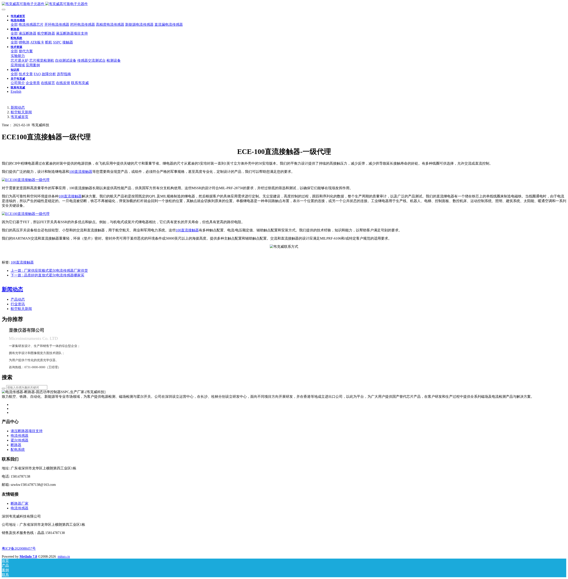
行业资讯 (18, 304)
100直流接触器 (80, 171)
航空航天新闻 (21, 112)
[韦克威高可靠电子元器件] (25, 180)
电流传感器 (19, 508)
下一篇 (47, 275)
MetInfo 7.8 (28, 556)
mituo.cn (64, 556)
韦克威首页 (18, 16)
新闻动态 (18, 107)
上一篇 (49, 270)
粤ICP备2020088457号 (19, 548)
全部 (14, 24)
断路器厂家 (19, 503)
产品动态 (18, 299)
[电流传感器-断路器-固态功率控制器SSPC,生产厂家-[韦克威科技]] (284, 4)
